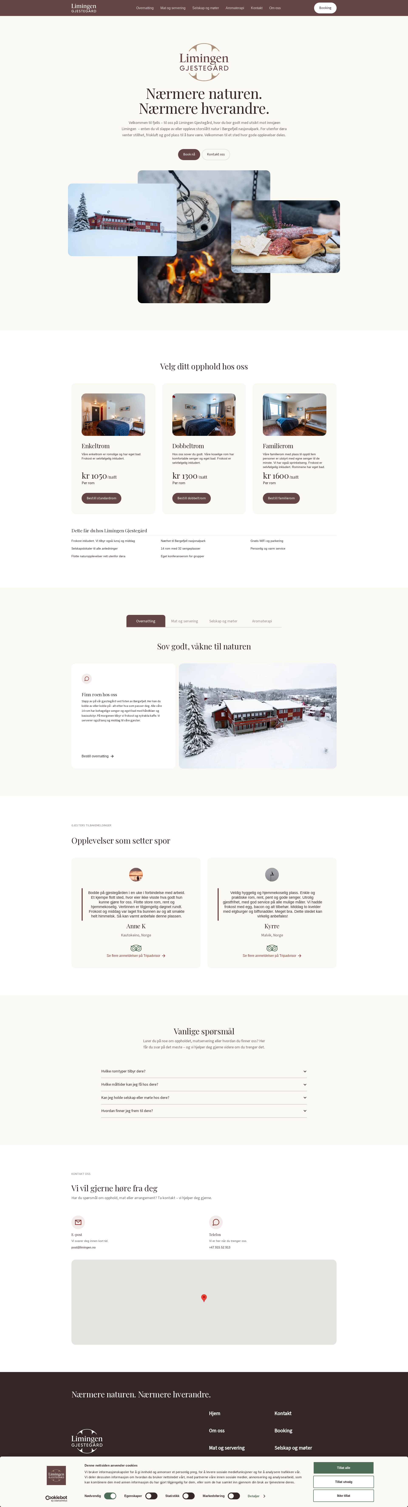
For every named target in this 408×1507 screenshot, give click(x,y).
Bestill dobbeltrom (191, 498)
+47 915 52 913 (219, 1247)
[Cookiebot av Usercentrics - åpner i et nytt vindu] (56, 1499)
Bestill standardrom (101, 498)
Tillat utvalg (343, 1482)
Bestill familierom (281, 498)
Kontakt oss (216, 154)
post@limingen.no (83, 1247)
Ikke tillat (343, 1495)
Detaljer (253, 1496)
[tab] (145, 621)
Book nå (189, 154)
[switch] (151, 1496)
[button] (204, 1071)
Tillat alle (343, 1468)
